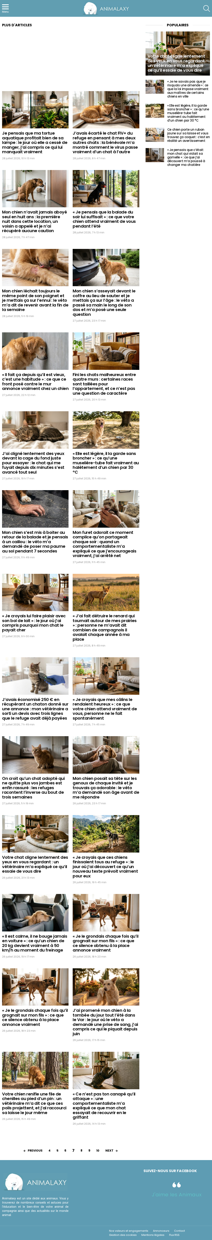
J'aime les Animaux (176, 1194)
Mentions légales (152, 1235)
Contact (179, 1231)
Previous (35, 1150)
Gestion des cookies (123, 1235)
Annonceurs (161, 1231)
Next (109, 1150)
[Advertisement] (70, 60)
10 (97, 1150)
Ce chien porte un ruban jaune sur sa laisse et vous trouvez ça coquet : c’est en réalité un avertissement (188, 135)
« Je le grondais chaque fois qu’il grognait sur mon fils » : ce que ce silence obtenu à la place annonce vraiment (105, 943)
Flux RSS (174, 1235)
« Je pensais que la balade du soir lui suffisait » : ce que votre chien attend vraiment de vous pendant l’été (104, 219)
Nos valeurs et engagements (128, 1231)
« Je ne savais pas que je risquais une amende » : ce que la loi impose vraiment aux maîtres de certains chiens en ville (187, 89)
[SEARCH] (206, 8)
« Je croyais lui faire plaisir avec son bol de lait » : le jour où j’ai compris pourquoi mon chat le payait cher (34, 623)
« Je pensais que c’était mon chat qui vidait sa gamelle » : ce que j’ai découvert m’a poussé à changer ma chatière (186, 157)
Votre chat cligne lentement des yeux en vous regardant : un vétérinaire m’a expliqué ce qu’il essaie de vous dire (35, 864)
